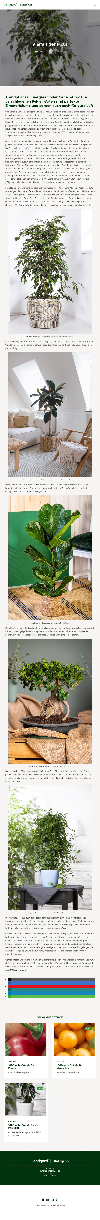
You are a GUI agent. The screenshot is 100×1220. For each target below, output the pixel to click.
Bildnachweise (50, 1175)
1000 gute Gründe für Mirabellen (70, 1067)
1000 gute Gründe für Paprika (21, 1067)
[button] (9, 979)
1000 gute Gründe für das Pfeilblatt (23, 1126)
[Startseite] (50, 1161)
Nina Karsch (60, 51)
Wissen (40, 1029)
